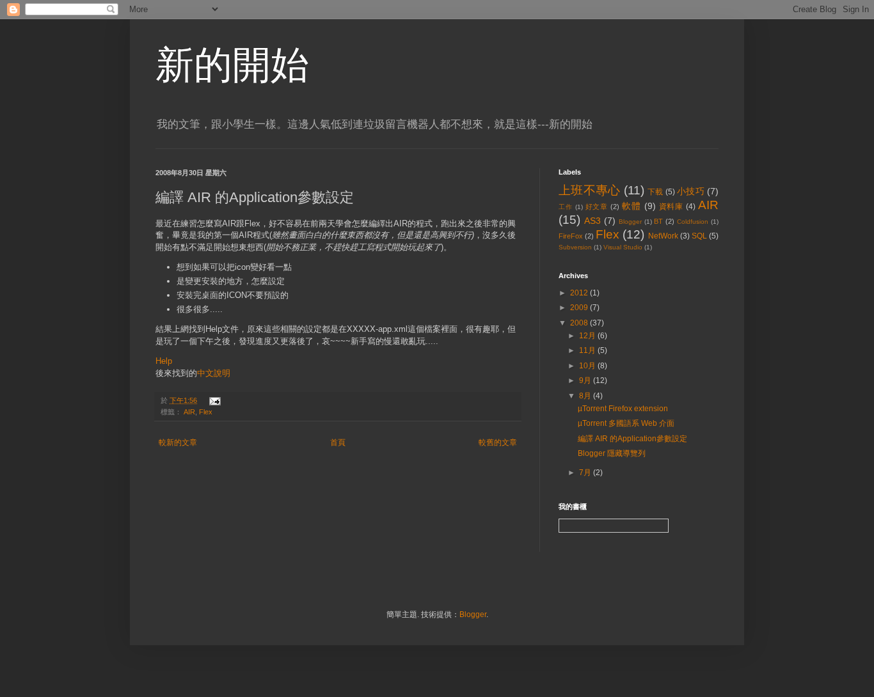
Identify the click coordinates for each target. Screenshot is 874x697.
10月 (588, 365)
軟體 (631, 206)
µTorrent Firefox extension (623, 408)
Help (163, 361)
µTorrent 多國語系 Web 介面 (626, 423)
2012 (580, 292)
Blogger (630, 221)
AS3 (592, 220)
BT (658, 221)
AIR (189, 412)
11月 (588, 350)
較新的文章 (178, 442)
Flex (205, 412)
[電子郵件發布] (213, 400)
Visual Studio (622, 247)
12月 (588, 335)
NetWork (663, 235)
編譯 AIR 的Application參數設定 (632, 438)
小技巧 (690, 191)
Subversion (575, 247)
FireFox (571, 236)
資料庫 (671, 206)
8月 (586, 395)
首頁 (338, 442)
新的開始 (232, 64)
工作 (566, 206)
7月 (586, 472)
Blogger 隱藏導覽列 (612, 453)
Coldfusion (692, 221)
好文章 (596, 206)
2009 (580, 307)
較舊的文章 (498, 442)
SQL (699, 235)
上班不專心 (589, 190)
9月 (586, 380)
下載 (655, 191)
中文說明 (213, 373)
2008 (580, 322)
